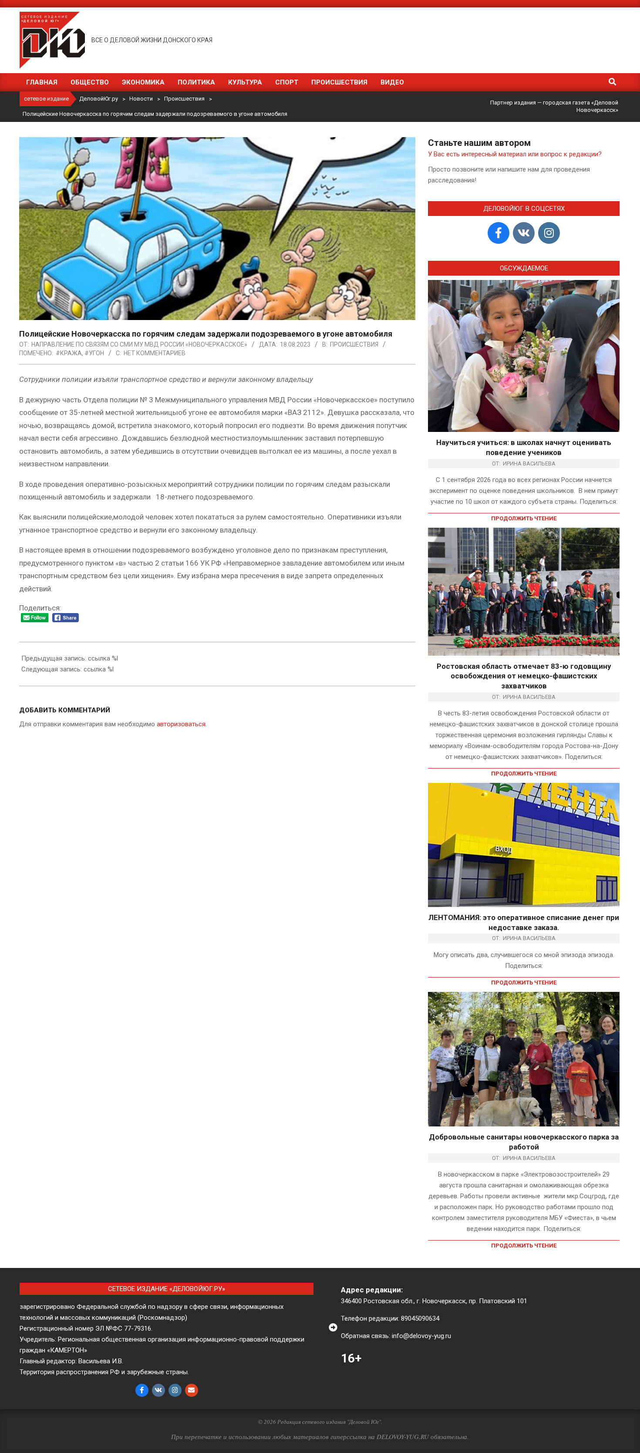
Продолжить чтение (523, 518)
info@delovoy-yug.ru (421, 1336)
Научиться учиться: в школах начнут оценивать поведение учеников (523, 447)
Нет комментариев (154, 353)
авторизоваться (181, 724)
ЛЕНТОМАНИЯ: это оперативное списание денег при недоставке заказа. (523, 922)
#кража (69, 353)
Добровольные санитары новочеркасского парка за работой (524, 1142)
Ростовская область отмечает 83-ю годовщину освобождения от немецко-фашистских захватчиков (524, 676)
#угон (94, 353)
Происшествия (354, 344)
